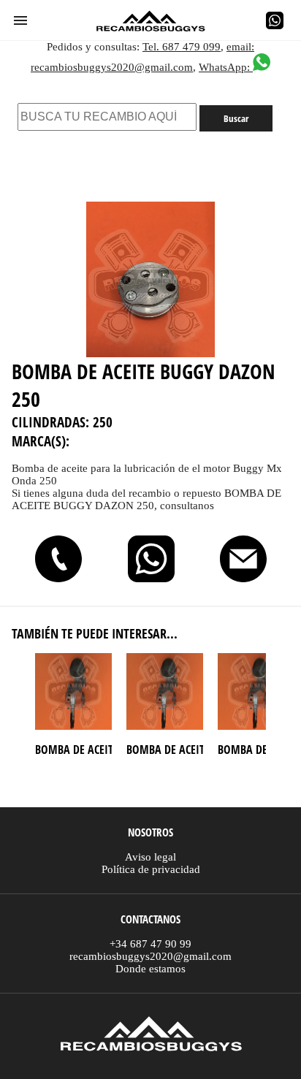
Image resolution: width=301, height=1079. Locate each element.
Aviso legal (150, 857)
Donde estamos (150, 969)
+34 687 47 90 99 (150, 944)
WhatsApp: (226, 67)
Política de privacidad (151, 869)
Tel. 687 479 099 (181, 47)
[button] (20, 20)
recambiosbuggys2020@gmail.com (150, 956)
